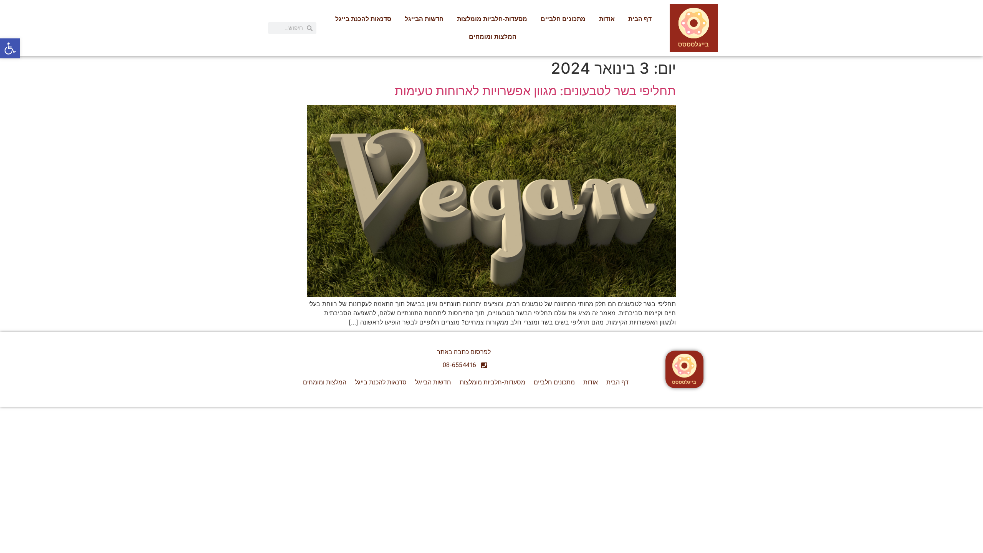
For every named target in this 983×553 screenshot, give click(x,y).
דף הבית (640, 19)
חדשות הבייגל (424, 19)
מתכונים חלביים (563, 19)
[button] (10, 48)
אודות (607, 19)
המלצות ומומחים (492, 36)
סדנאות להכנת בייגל (363, 19)
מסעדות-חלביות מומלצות (492, 19)
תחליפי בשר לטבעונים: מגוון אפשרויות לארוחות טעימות (535, 90)
